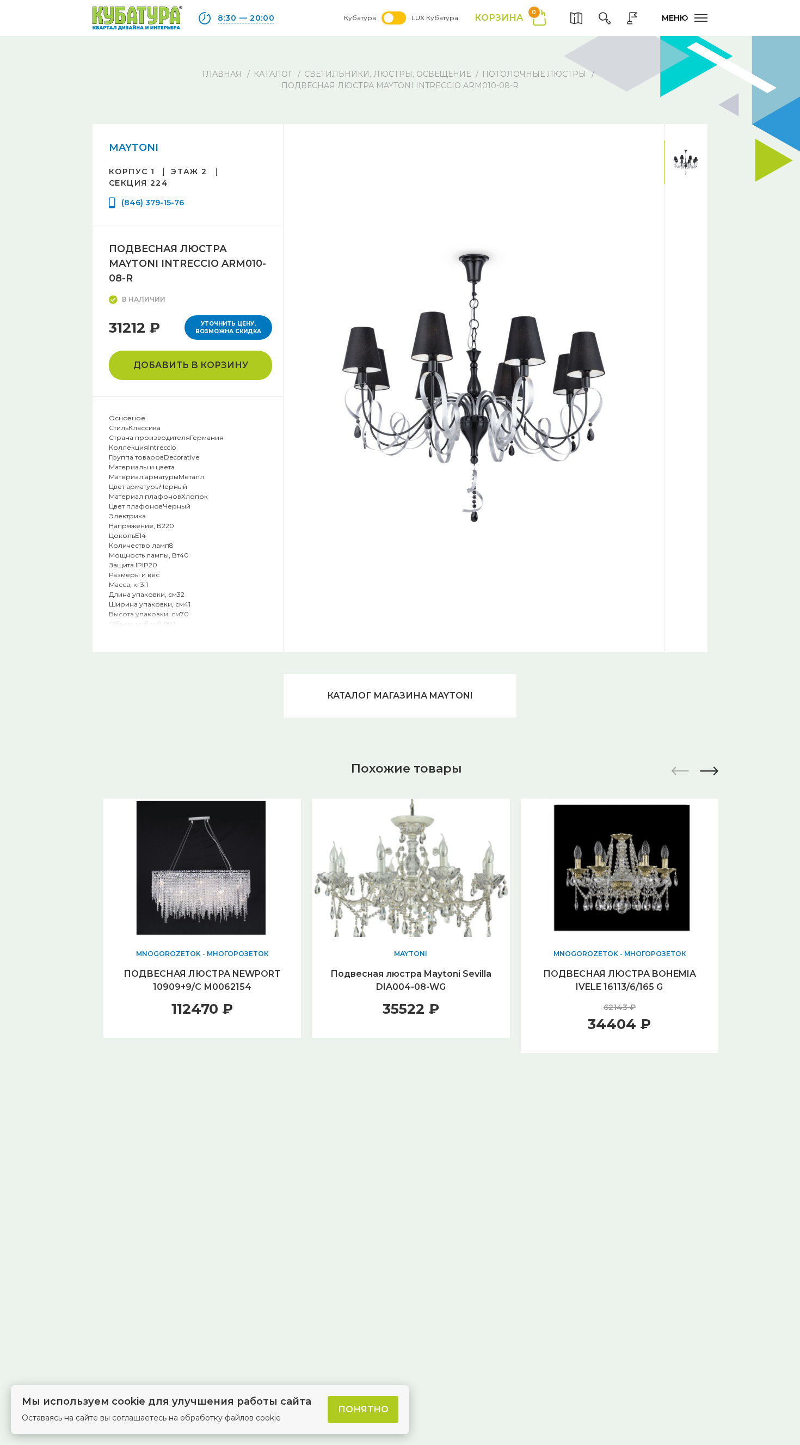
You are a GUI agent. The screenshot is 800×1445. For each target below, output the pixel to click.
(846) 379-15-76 (152, 202)
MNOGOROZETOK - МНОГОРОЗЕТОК (202, 954)
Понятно (363, 1409)
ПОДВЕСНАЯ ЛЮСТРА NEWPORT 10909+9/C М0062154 (202, 980)
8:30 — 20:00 (246, 18)
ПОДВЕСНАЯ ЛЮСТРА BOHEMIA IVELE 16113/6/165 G (619, 980)
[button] (709, 771)
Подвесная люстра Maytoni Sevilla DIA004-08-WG (410, 980)
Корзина (505, 17)
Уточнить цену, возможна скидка (228, 327)
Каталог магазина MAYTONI (400, 695)
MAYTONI (133, 148)
